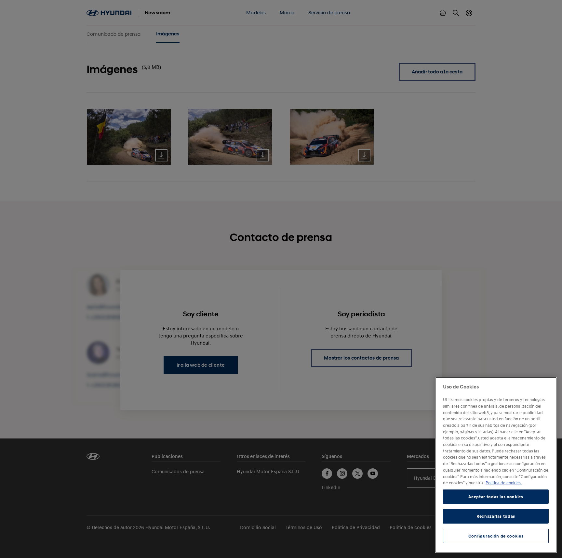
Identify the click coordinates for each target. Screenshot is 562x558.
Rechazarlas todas (495, 516)
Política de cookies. (504, 482)
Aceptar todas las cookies (495, 496)
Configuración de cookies (496, 536)
